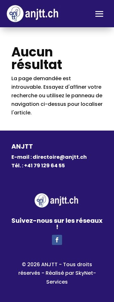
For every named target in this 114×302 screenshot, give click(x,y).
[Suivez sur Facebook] (57, 240)
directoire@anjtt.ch (60, 157)
